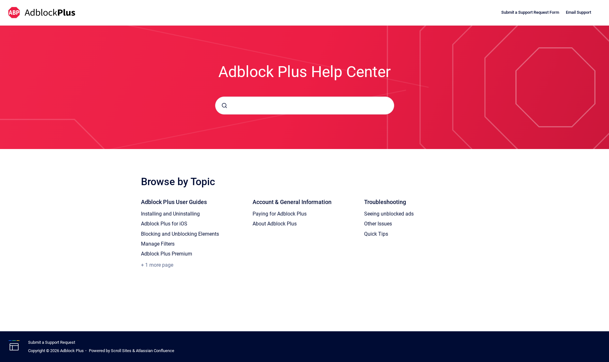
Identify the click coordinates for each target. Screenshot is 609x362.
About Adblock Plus (275, 224)
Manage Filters (158, 244)
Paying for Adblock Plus (280, 214)
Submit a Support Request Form (530, 12)
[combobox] (304, 105)
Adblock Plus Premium (166, 254)
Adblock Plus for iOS (164, 224)
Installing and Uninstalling (170, 214)
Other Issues (378, 224)
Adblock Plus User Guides (174, 202)
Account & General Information (292, 202)
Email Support (578, 12)
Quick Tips (376, 234)
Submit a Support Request (51, 342)
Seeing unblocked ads (389, 214)
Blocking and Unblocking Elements (180, 234)
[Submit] (224, 105)
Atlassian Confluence (155, 350)
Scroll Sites (121, 350)
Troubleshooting (385, 202)
